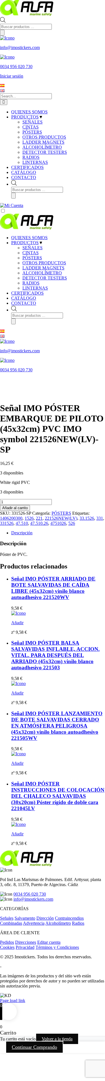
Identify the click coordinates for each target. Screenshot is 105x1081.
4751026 (58, 523)
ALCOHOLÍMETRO (42, 273)
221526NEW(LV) (61, 518)
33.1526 (87, 518)
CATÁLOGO (23, 298)
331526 (6, 523)
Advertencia (34, 923)
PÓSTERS (32, 257)
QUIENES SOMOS (29, 237)
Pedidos (7, 942)
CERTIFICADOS (27, 293)
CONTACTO (23, 303)
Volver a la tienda (57, 1038)
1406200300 (11, 518)
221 (39, 518)
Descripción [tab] (21, 532)
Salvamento (25, 918)
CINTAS (30, 252)
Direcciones (25, 942)
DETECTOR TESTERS (44, 278)
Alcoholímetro (58, 923)
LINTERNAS (35, 288)
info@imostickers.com (33, 899)
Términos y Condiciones (57, 947)
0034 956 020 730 (29, 894)
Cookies (7, 947)
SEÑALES (32, 247)
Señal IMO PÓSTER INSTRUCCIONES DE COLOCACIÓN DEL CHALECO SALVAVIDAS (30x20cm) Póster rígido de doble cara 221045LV (57, 796)
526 (71, 523)
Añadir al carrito (15, 508)
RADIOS (30, 283)
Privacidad (25, 947)
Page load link (12, 1000)
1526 (29, 518)
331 (99, 518)
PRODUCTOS (25, 242)
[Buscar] (2, 33)
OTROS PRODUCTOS (44, 262)
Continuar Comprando (34, 1047)
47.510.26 (39, 523)
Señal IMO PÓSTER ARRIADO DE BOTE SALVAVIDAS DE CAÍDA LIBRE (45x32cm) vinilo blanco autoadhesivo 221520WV (53, 588)
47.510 (22, 523)
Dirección (45, 918)
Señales (6, 918)
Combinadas (11, 923)
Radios (78, 923)
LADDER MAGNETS (43, 267)
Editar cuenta (48, 942)
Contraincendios (69, 918)
